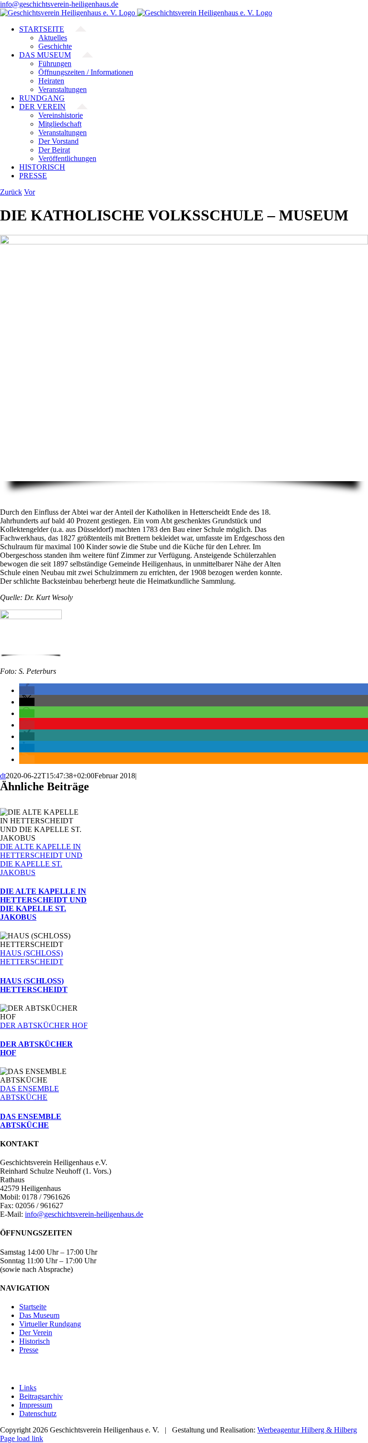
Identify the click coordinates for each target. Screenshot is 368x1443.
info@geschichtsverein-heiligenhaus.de (59, 4)
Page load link (21, 1438)
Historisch (34, 1341)
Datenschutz (38, 1413)
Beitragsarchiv (41, 1396)
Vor (29, 192)
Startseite (32, 1307)
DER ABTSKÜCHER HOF (44, 1025)
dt (3, 776)
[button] (26, 690)
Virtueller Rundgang (50, 1324)
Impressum (35, 1405)
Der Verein (35, 1332)
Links (27, 1388)
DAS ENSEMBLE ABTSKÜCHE (29, 1093)
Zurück (11, 192)
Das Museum (39, 1315)
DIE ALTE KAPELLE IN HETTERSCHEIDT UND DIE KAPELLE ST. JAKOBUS (41, 860)
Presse (28, 1350)
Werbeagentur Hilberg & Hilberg (307, 1430)
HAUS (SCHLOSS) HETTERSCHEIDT (31, 957)
